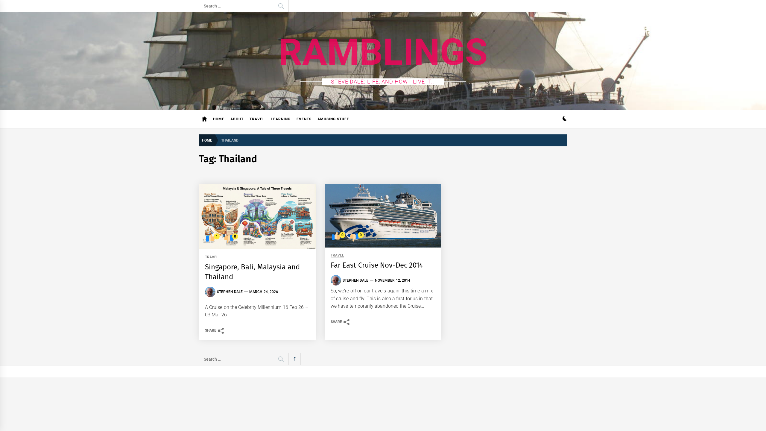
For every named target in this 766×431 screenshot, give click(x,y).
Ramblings (383, 52)
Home (218, 119)
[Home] (204, 119)
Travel (257, 119)
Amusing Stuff (333, 119)
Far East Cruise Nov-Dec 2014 (377, 265)
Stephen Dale (230, 292)
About (237, 119)
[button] (565, 119)
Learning (281, 119)
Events (304, 119)
